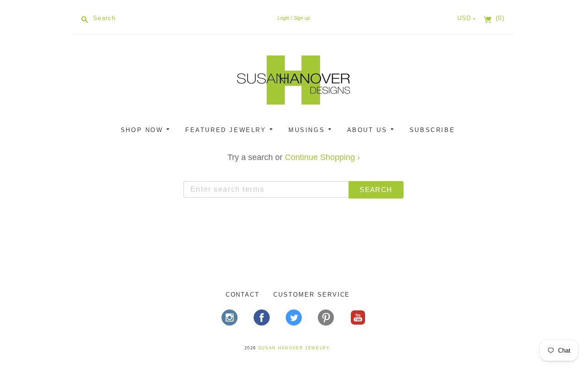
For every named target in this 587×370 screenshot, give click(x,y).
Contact (243, 294)
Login (283, 18)
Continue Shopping (322, 157)
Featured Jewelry (227, 130)
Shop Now (143, 130)
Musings (308, 130)
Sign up (302, 18)
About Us (368, 130)
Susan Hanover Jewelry (293, 348)
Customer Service (311, 294)
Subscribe (432, 130)
